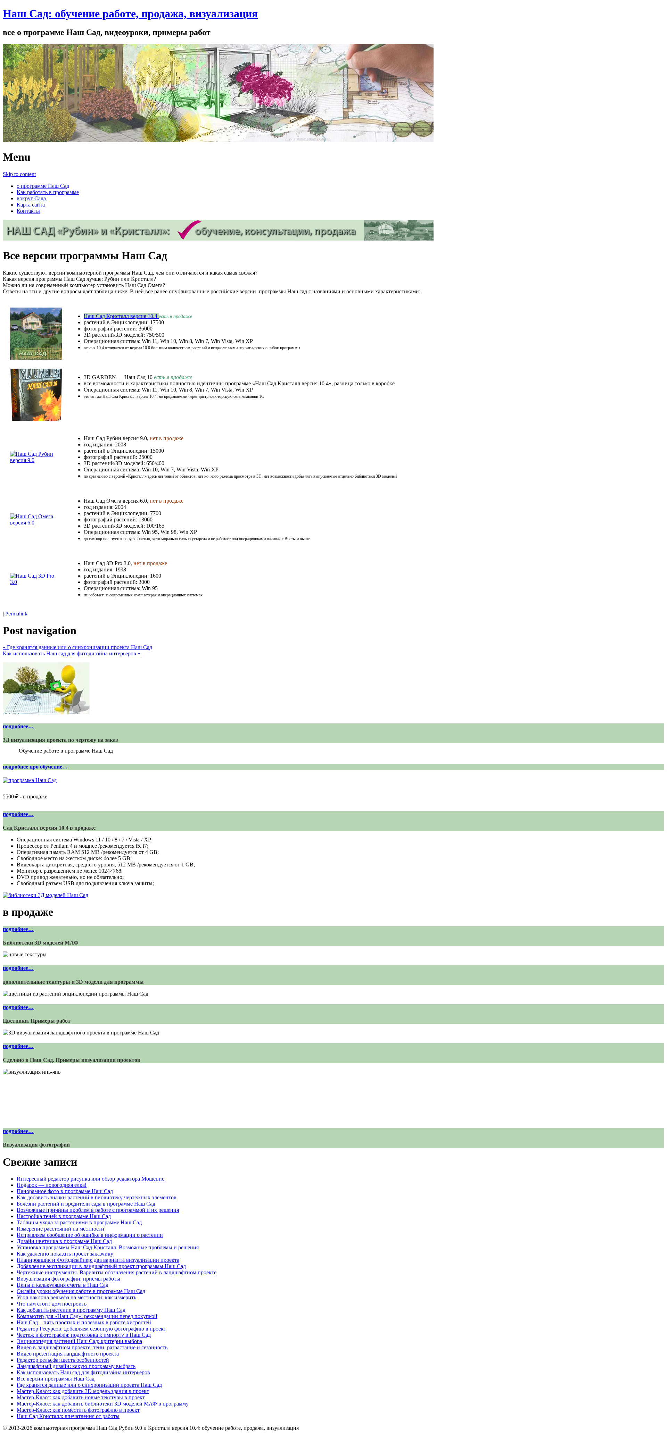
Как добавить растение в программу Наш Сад (71, 1310)
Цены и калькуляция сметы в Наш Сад (62, 1285)
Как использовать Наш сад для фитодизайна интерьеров (71, 653)
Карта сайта (31, 205)
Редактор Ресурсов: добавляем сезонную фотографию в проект (91, 1329)
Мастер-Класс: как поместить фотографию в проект (78, 1410)
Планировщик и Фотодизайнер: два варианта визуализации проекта (98, 1260)
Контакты (28, 211)
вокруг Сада (31, 198)
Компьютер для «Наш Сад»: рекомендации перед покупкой (87, 1316)
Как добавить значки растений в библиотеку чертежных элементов (96, 1197)
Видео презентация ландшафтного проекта (68, 1354)
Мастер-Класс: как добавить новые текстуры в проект (81, 1397)
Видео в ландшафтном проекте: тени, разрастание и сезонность (92, 1347)
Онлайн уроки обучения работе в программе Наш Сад (81, 1291)
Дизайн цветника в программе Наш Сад (64, 1241)
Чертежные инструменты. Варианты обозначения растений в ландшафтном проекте (116, 1272)
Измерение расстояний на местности (60, 1229)
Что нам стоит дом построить (52, 1304)
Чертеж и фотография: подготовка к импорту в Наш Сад (84, 1335)
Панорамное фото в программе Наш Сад (65, 1191)
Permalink (16, 614)
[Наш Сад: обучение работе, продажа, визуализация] (218, 140)
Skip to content (19, 174)
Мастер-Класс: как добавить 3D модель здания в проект (83, 1391)
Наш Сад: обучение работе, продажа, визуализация (130, 13)
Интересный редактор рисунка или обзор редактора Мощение (90, 1179)
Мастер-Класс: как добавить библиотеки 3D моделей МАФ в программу (103, 1404)
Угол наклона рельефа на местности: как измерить (76, 1297)
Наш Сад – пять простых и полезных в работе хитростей (84, 1322)
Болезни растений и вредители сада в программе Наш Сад (86, 1204)
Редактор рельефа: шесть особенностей (63, 1360)
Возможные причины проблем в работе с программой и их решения (98, 1210)
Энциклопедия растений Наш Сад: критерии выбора (79, 1341)
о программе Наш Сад (43, 186)
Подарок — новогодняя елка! (52, 1185)
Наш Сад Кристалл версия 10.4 (121, 316)
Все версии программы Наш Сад (55, 1379)
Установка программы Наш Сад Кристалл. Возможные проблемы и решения (108, 1247)
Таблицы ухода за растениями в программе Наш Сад (79, 1222)
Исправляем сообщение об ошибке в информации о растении (90, 1235)
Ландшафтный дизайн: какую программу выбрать (76, 1366)
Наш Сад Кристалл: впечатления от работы (68, 1416)
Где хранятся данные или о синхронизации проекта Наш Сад (77, 647)
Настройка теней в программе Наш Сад (64, 1216)
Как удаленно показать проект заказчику (65, 1254)
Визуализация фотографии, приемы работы (68, 1279)
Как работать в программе (48, 192)
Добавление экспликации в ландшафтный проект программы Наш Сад (101, 1266)
